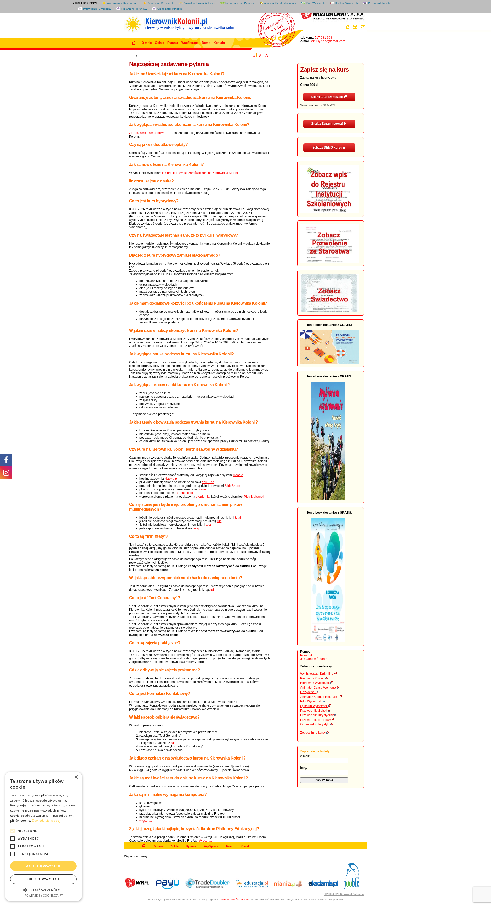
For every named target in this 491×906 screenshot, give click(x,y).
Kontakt (219, 43)
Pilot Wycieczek (315, 3)
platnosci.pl (185, 493)
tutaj (238, 517)
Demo (206, 43)
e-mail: (305, 756)
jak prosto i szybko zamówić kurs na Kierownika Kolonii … (202, 173)
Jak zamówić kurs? (313, 659)
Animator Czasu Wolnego (318, 687)
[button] (43, 889)
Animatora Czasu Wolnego (199, 3)
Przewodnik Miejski (379, 3)
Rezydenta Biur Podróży (239, 3)
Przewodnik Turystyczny (97, 8)
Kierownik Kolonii (312, 678)
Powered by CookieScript (44, 895)
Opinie (159, 43)
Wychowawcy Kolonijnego (122, 3)
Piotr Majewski (254, 496)
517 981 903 (323, 37)
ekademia (203, 496)
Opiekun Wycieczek (346, 3)
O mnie (147, 43)
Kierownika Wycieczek (160, 3)
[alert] (43, 836)
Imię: (303, 768)
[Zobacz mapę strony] (356, 27)
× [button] (76, 777)
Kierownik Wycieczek (315, 683)
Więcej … (205, 840)
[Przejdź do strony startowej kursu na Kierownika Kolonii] (144, 846)
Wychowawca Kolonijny (316, 674)
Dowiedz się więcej (46, 820)
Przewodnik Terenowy (134, 8)
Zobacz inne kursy (313, 732)
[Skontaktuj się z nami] (364, 27)
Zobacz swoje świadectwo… (149, 133)
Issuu (202, 489)
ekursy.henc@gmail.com (327, 41)
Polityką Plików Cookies (235, 899)
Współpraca (190, 43)
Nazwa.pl (171, 478)
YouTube (208, 482)
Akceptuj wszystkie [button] (43, 866)
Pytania (172, 43)
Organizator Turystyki (169, 8)
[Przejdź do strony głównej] (348, 27)
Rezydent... (308, 692)
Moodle (238, 475)
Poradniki (307, 655)
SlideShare (232, 486)
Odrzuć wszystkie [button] (43, 879)
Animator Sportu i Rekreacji (280, 3)
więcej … (145, 821)
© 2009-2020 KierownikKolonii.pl (344, 894)
